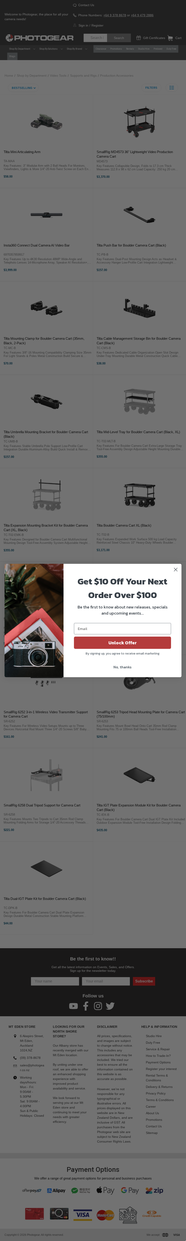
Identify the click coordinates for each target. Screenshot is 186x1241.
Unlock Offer (122, 642)
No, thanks (122, 667)
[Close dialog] (176, 570)
